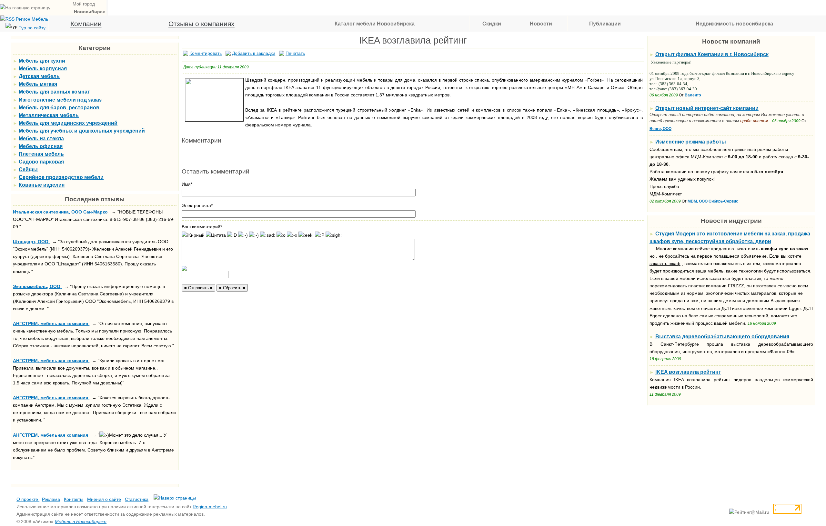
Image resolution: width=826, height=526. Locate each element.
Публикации (605, 23)
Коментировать (205, 53)
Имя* (187, 184)
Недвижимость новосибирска (734, 23)
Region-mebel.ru (210, 506)
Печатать (295, 53)
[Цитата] (216, 235)
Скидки (491, 23)
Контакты (73, 499)
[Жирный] (193, 235)
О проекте (27, 499)
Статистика (136, 499)
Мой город (84, 3)
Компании (86, 23)
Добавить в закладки (253, 53)
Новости (541, 23)
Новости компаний (731, 41)
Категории (95, 48)
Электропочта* (197, 205)
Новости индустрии (731, 220)
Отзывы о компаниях (201, 23)
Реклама (51, 499)
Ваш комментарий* (202, 226)
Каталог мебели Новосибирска (375, 23)
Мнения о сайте (104, 499)
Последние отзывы (95, 199)
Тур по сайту (32, 27)
